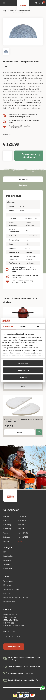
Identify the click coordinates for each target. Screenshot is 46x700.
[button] (4, 3)
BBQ (11, 10)
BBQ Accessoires (24, 10)
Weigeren (23, 377)
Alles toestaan (23, 363)
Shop (4, 10)
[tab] (23, 179)
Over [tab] (38, 326)
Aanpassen (22, 370)
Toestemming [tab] (8, 326)
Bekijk (23, 386)
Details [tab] (23, 326)
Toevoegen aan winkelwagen (29, 155)
